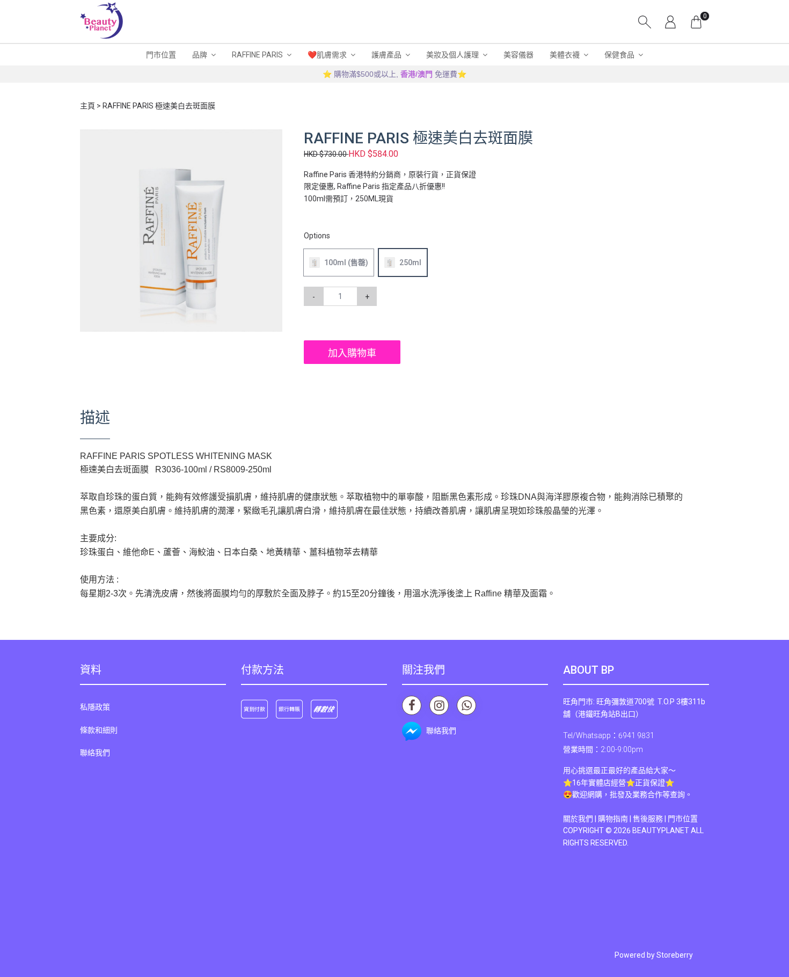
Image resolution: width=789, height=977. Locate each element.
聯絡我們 (95, 752)
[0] (696, 21)
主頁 (87, 105)
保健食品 (619, 54)
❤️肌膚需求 (327, 54)
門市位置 (161, 54)
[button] (272, 139)
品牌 (199, 54)
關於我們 (578, 818)
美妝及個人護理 (452, 54)
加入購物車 (352, 353)
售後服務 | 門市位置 (665, 818)
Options (317, 235)
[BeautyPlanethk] (101, 21)
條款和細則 (99, 730)
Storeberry (674, 955)
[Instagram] (439, 705)
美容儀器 (518, 54)
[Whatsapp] (466, 705)
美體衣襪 (565, 54)
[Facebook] (411, 705)
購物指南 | (615, 818)
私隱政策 (95, 707)
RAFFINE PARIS (257, 54)
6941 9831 (636, 735)
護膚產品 (386, 54)
